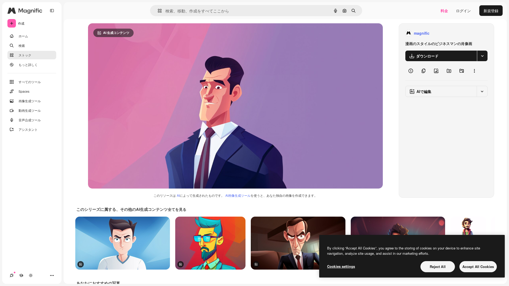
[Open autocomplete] (157, 11)
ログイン (463, 10)
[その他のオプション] (474, 70)
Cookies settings (341, 266)
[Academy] (21, 275)
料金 (444, 10)
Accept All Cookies (478, 266)
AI (178, 195)
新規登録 (491, 10)
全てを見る (177, 209)
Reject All (438, 266)
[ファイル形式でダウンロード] (482, 56)
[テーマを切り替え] (31, 275)
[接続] (11, 275)
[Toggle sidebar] (52, 10)
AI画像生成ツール (238, 195)
